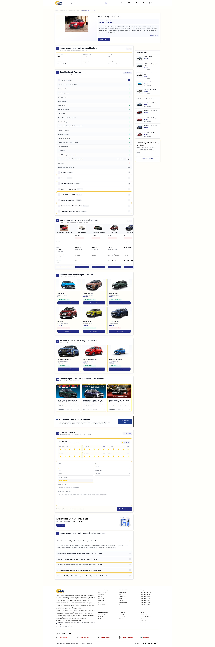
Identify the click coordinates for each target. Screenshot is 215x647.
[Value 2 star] (113, 456)
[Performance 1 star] (60, 449)
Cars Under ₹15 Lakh (146, 594)
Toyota (121, 600)
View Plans (60, 525)
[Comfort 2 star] (89, 449)
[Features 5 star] (104, 456)
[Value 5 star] (128, 456)
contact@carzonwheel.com (65, 626)
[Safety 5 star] (79, 456)
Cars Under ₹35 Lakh (146, 598)
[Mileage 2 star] (113, 449)
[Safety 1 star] (60, 456)
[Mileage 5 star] (128, 449)
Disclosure (143, 618)
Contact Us (122, 616)
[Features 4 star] (99, 456)
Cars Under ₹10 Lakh (146, 592)
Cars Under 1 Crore (145, 602)
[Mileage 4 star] (123, 449)
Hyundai (121, 594)
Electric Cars (101, 616)
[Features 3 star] (94, 456)
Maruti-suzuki (63, 10)
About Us (121, 614)
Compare (81, 267)
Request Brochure (147, 158)
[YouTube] (152, 643)
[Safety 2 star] (65, 456)
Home (117, 3)
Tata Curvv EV (101, 598)
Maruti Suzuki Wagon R (74, 10)
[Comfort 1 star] (84, 449)
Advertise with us (145, 622)
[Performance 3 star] (70, 449)
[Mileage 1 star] (109, 449)
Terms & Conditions (145, 616)
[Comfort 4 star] (99, 449)
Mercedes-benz (123, 602)
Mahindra (121, 598)
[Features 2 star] (89, 456)
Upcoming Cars (102, 614)
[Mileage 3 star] (118, 449)
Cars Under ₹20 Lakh (146, 596)
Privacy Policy (144, 614)
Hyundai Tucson (102, 600)
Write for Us (144, 620)
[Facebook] (143, 643)
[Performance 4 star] (75, 449)
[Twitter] (146, 643)
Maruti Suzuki (122, 592)
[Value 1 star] (109, 456)
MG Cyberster (101, 604)
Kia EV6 (100, 596)
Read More (153, 35)
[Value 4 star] (123, 456)
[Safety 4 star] (75, 456)
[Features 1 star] (84, 456)
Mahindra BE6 (101, 594)
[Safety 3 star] (70, 456)
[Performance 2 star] (65, 449)
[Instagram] (155, 643)
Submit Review (125, 509)
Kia (120, 604)
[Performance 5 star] (79, 449)
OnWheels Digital (68, 617)
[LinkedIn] (149, 643)
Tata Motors (122, 596)
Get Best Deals (104, 40)
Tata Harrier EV (102, 592)
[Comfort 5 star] (104, 449)
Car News (100, 618)
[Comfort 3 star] (94, 449)
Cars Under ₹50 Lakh (146, 600)
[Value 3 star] (118, 456)
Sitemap (121, 618)
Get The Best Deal (125, 421)
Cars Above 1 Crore (145, 604)
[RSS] (158, 643)
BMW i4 (100, 602)
